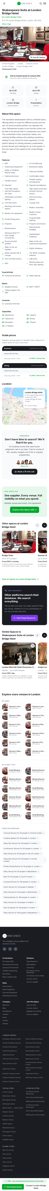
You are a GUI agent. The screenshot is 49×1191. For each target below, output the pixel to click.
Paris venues (7, 1154)
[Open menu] (4, 3)
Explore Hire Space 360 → (25, 510)
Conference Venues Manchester (32, 1093)
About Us (6, 1005)
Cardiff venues (7, 1124)
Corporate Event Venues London (34, 1063)
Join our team (31, 1005)
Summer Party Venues (10, 1047)
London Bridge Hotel (12, 17)
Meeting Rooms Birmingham (35, 1115)
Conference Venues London (12, 1039)
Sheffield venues (8, 1139)
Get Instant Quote (14, 1187)
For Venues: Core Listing (35, 976)
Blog (4, 1008)
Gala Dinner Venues (9, 1069)
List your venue (32, 979)
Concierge (30, 968)
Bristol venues (7, 1108)
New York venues (8, 1150)
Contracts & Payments (10, 968)
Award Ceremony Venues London (34, 1069)
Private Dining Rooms (10, 1051)
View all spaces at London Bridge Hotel (19, 579)
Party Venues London (33, 1047)
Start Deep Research (26, 618)
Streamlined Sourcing (10, 964)
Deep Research (32, 961)
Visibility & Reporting (10, 971)
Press (5, 1017)
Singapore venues (8, 1166)
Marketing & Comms (10, 996)
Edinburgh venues (9, 1104)
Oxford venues (7, 1135)
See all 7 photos (39, 57)
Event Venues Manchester (34, 1097)
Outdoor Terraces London (11, 1081)
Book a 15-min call (26, 471)
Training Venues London (11, 1059)
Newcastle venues (8, 1128)
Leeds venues (18, 1108)
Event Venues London (10, 1063)
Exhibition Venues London (11, 1073)
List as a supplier (32, 982)
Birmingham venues (9, 1100)
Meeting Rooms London (33, 1055)
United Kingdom (8, 64)
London (20, 64)
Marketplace (31, 964)
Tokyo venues (7, 1162)
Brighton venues (8, 1120)
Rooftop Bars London (33, 1051)
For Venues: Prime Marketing (33, 971)
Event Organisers (9, 989)
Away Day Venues (8, 1055)
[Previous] (37, 525)
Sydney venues (8, 1170)
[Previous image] (5, 541)
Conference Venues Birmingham (32, 1106)
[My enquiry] (44, 3)
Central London (32, 64)
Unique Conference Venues (12, 1043)
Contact (5, 1020)
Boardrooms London (32, 1059)
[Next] (44, 525)
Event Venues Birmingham (34, 1111)
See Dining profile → (38, 365)
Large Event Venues (32, 1073)
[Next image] (32, 541)
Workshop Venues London (34, 1077)
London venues (8, 1092)
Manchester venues (9, 1096)
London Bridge (8, 66)
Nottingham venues (9, 1132)
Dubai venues (7, 1158)
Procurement (7, 986)
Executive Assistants (10, 992)
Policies (5, 1024)
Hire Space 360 (8, 961)
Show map (6, 24)
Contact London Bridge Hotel (36, 1186)
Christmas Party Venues (33, 1043)
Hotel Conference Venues (34, 1039)
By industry (7, 974)
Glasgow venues (8, 1112)
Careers (5, 1014)
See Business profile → (37, 348)
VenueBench (7, 1011)
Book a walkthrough (10, 977)
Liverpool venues (8, 1116)
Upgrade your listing (34, 1011)
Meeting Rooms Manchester (35, 1101)
